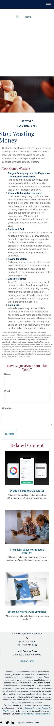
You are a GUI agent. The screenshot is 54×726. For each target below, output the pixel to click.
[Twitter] (7, 721)
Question (7, 408)
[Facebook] (2, 721)
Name (7, 374)
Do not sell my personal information (35, 713)
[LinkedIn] (13, 721)
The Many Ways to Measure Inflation (27, 551)
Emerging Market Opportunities (27, 611)
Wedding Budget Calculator (27, 490)
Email (7, 391)
